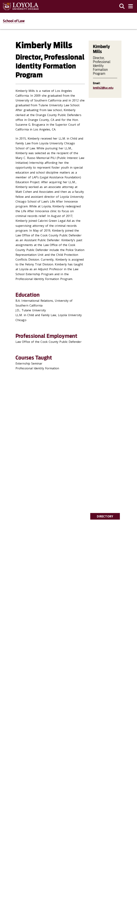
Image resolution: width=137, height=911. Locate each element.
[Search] (122, 6)
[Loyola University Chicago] (21, 6)
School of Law (14, 21)
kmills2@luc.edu (103, 88)
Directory (105, 516)
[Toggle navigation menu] (130, 6)
